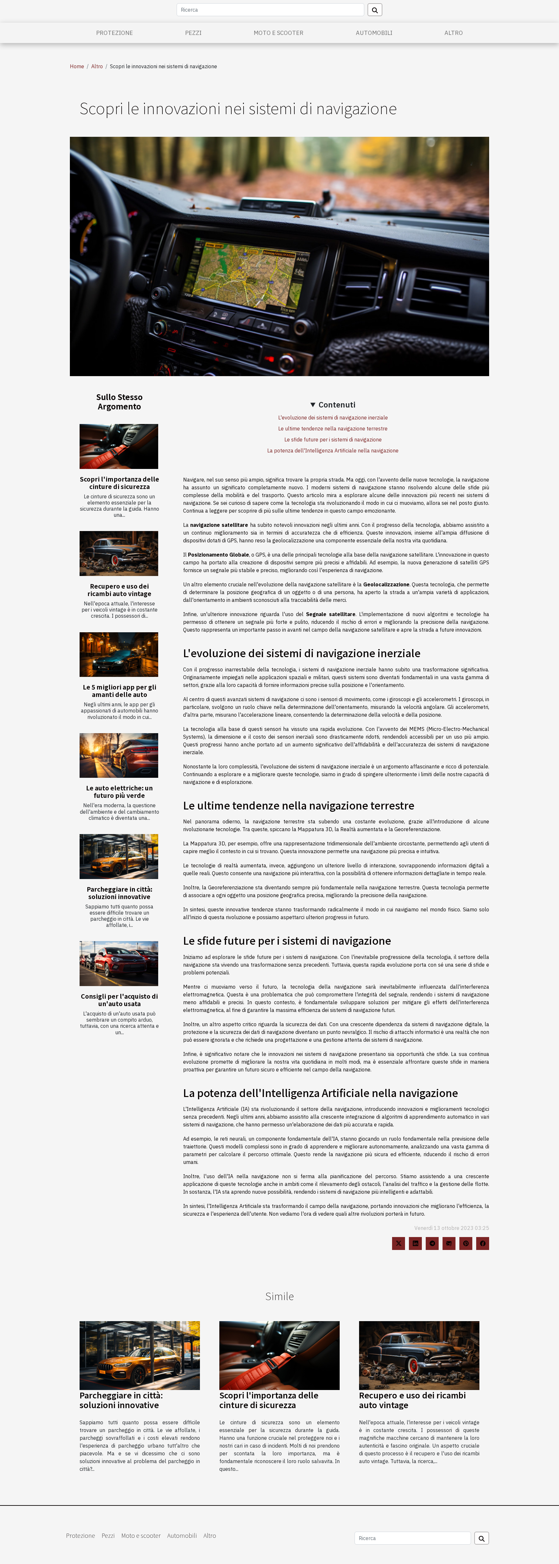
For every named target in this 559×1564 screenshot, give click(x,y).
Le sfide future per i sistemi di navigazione (333, 439)
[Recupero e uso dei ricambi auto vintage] (119, 553)
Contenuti (337, 404)
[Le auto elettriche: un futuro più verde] (119, 755)
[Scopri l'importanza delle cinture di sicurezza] (119, 446)
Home (77, 66)
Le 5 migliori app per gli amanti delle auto (119, 690)
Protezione (114, 33)
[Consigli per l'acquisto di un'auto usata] (119, 963)
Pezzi (193, 33)
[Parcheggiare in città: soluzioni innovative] (119, 856)
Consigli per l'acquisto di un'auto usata (119, 1000)
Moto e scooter (278, 33)
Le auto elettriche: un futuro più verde (119, 791)
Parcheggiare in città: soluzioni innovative (119, 893)
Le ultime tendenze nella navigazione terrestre (333, 428)
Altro (453, 33)
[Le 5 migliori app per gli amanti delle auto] (119, 654)
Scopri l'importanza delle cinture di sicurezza (119, 482)
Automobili (374, 33)
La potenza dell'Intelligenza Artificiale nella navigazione (333, 450)
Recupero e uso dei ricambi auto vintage (119, 589)
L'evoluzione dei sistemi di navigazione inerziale (333, 417)
